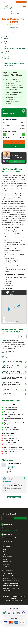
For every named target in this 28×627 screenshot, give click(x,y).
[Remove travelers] (4, 134)
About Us (5, 549)
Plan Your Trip (20, 2)
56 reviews (20, 25)
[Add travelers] (23, 134)
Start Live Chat (17, 161)
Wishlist (7, 2)
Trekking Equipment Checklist (11, 583)
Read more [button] (6, 491)
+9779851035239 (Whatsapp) (9, 530)
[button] (14, 349)
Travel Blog (6, 554)
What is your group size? (10, 131)
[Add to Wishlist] (23, 111)
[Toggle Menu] (24, 7)
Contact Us (6, 566)
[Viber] (4, 161)
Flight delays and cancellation (11, 580)
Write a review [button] (13, 472)
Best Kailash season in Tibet (10, 585)
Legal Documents (7, 556)
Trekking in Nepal (7, 590)
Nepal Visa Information (9, 578)
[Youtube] (8, 541)
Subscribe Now (20, 518)
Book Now (14, 142)
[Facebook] (1, 541)
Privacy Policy (7, 564)
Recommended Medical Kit (10, 576)
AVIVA (20, 600)
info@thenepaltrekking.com (8, 528)
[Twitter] (4, 541)
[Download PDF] (16, 31)
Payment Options (7, 561)
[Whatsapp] (7, 161)
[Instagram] (6, 541)
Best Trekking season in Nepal (11, 588)
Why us (5, 559)
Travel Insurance (7, 573)
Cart (2, 2)
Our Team (5, 552)
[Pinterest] (11, 541)
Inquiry (14, 146)
